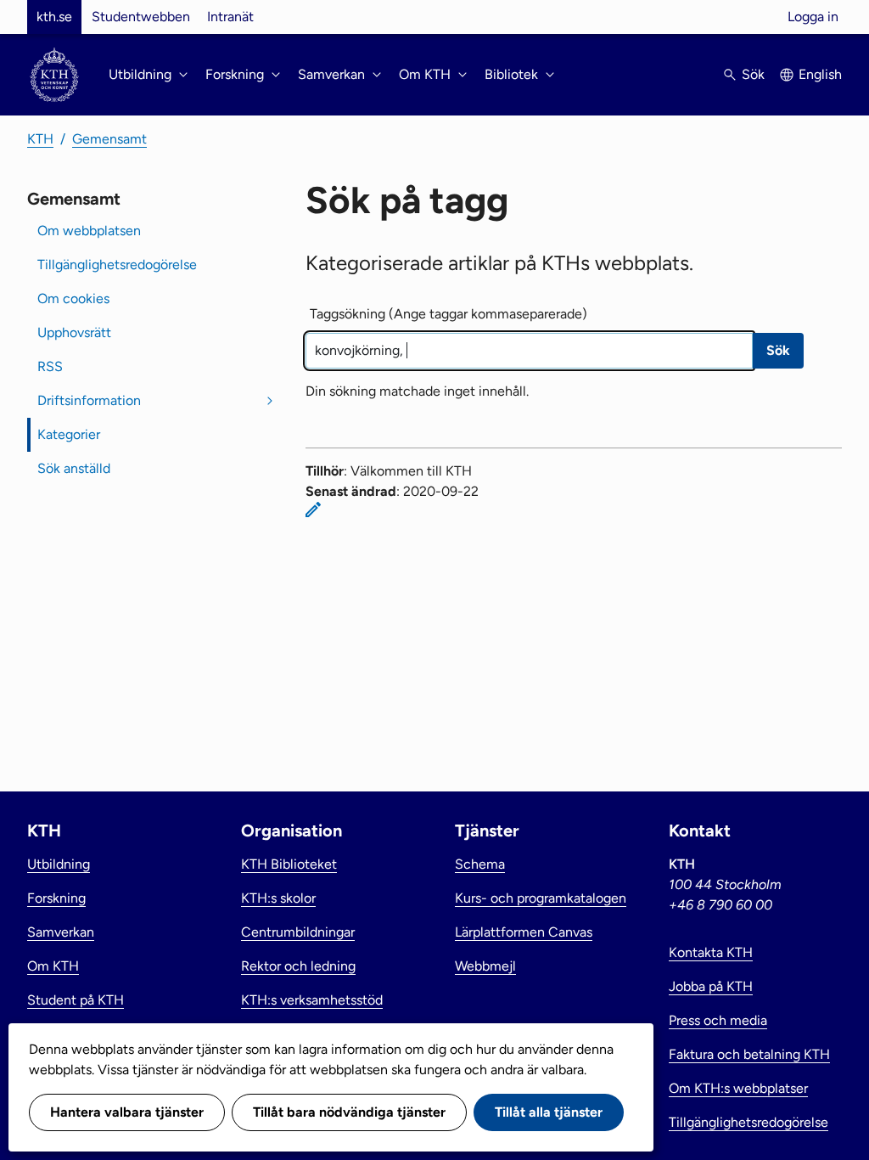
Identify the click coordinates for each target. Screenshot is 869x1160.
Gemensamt (109, 139)
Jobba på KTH (711, 986)
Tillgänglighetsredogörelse (117, 264)
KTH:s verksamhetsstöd (312, 1000)
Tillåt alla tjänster (549, 1112)
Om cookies (73, 298)
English (820, 74)
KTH (40, 139)
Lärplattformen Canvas (523, 932)
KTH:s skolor (278, 898)
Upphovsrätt (74, 332)
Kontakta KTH (711, 952)
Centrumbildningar (298, 932)
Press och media (718, 1020)
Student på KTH (75, 1000)
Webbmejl (485, 966)
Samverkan (60, 932)
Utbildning (58, 864)
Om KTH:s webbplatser (738, 1088)
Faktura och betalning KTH (749, 1054)
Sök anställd (73, 468)
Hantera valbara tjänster (127, 1112)
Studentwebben (141, 16)
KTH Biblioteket (289, 864)
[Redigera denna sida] (313, 509)
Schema (480, 864)
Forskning (56, 898)
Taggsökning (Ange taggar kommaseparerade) (448, 314)
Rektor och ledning (298, 966)
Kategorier (68, 434)
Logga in (813, 16)
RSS (50, 366)
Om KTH (53, 966)
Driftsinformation (89, 400)
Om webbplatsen (89, 230)
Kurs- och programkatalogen (540, 898)
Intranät (230, 16)
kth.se (54, 16)
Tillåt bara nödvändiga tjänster (349, 1112)
